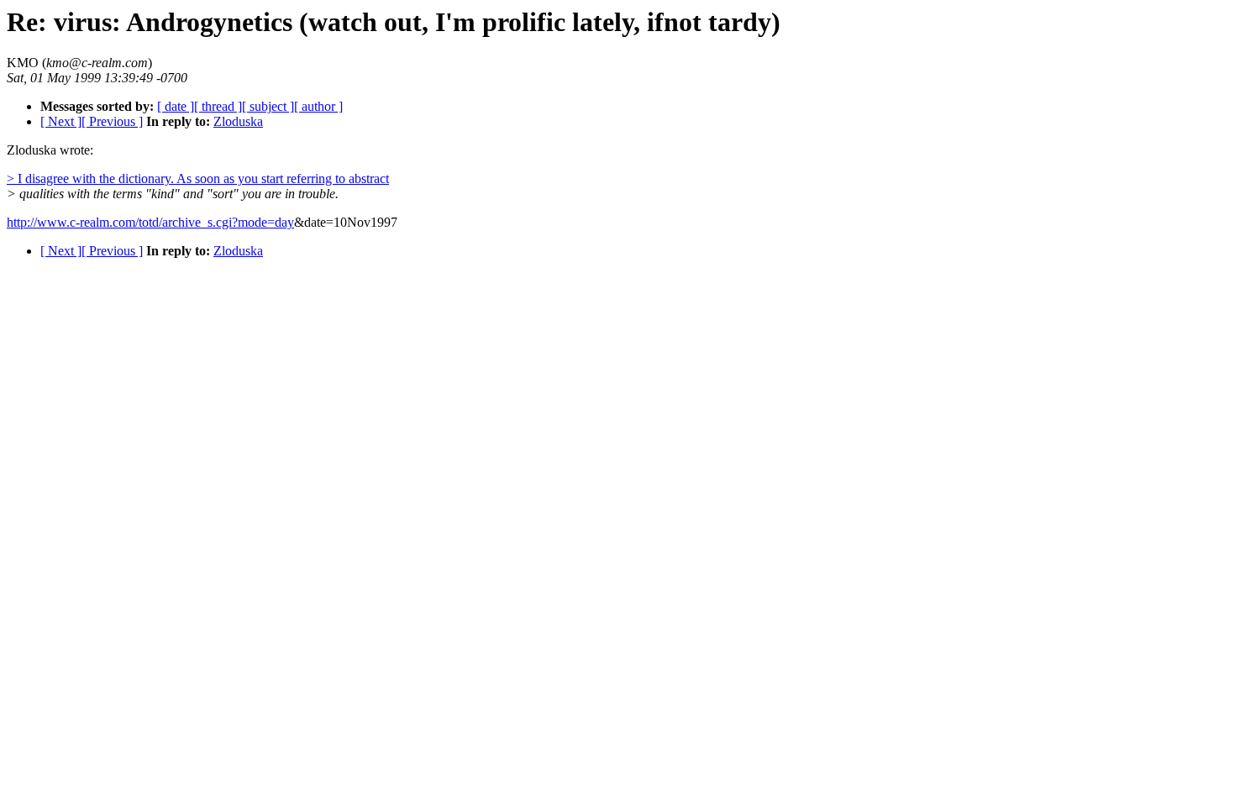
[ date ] (175, 106)
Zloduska (238, 121)
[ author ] (318, 106)
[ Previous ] (112, 121)
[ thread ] (218, 106)
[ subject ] (268, 106)
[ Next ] (60, 121)
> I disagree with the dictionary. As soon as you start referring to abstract (198, 178)
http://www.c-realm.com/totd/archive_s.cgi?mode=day (150, 222)
